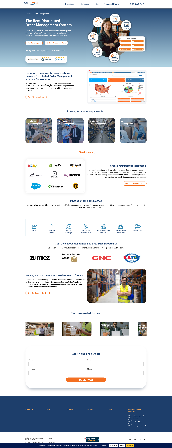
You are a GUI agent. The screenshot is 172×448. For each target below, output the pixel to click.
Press (48, 410)
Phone (89, 369)
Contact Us (29, 410)
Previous (24, 329)
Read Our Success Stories (37, 293)
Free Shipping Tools (127, 122)
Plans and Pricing (111, 4)
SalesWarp (33, 442)
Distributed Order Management (35, 122)
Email (89, 360)
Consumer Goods (51, 231)
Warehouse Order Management (66, 122)
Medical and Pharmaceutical (86, 231)
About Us (70, 410)
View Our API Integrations (134, 183)
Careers (90, 410)
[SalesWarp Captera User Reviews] (92, 439)
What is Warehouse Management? (133, 419)
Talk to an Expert (34, 43)
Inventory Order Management (98, 122)
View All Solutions (86, 152)
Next (148, 329)
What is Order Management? (136, 416)
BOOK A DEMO (137, 4)
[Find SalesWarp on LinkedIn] (135, 440)
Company (32, 369)
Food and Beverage (68, 231)
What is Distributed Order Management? (135, 423)
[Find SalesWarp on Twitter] (130, 440)
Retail (34, 230)
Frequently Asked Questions (134, 411)
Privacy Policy (51, 442)
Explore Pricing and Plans (56, 43)
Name (31, 360)
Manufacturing (138, 230)
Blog (98, 4)
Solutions (85, 4)
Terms (110, 410)
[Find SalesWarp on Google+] (140, 440)
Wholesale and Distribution (120, 231)
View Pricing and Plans (36, 97)
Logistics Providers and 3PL (103, 231)
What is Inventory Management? (137, 426)
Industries (69, 4)
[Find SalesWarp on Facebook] (144, 440)
